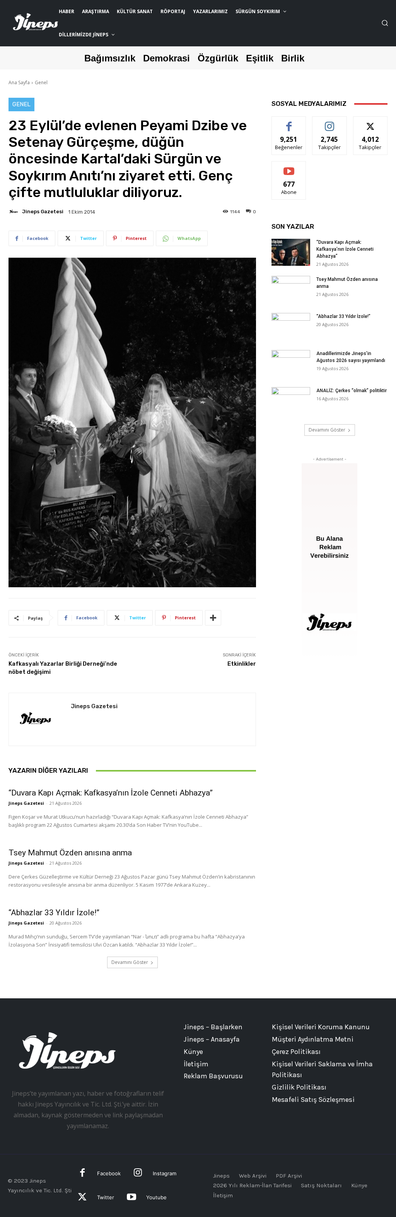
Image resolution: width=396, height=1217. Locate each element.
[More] (213, 617)
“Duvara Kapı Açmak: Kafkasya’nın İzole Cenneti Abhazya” (111, 792)
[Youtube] (131, 1198)
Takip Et (330, 122)
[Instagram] (138, 1173)
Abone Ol (289, 167)
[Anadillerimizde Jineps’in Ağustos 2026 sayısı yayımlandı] (290, 363)
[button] (384, 22)
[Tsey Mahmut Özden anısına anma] (290, 289)
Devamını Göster (129, 962)
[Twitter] (82, 1198)
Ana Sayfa (19, 82)
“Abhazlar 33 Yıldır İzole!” (54, 912)
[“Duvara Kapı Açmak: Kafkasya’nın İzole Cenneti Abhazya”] (290, 252)
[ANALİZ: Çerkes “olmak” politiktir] (290, 400)
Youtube (156, 1197)
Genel (41, 82)
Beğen (289, 122)
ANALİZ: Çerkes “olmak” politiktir (351, 390)
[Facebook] (82, 1173)
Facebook (109, 1173)
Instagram (164, 1173)
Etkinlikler (241, 663)
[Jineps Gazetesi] (15, 212)
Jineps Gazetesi (42, 211)
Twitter (105, 1197)
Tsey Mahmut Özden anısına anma (70, 852)
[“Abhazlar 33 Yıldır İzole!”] (290, 326)
